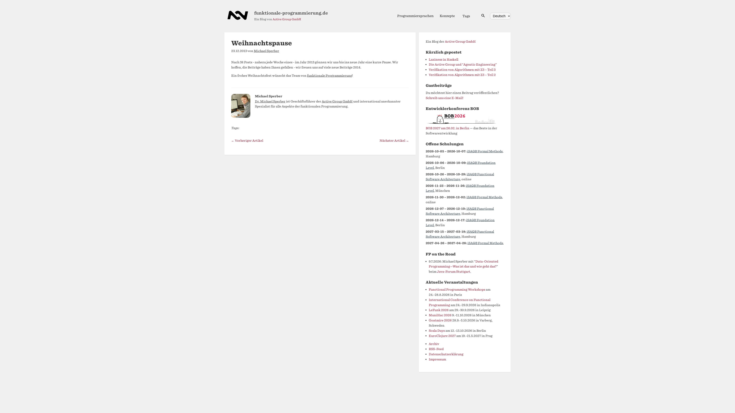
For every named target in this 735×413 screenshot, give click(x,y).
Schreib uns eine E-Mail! (444, 98)
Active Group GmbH (287, 19)
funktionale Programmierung (329, 75)
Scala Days (437, 331)
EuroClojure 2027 (442, 336)
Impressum (437, 359)
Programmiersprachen (415, 16)
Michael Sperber (266, 51)
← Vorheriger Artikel (247, 140)
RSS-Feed (436, 349)
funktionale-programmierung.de (291, 13)
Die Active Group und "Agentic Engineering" (463, 64)
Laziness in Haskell (443, 59)
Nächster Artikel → (394, 140)
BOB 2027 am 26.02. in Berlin (447, 128)
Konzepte (447, 16)
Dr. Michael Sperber (270, 101)
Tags (466, 16)
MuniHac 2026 (440, 315)
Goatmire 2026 (440, 320)
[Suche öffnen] (483, 16)
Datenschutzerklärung (446, 354)
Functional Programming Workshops (457, 289)
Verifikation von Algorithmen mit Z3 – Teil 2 (462, 75)
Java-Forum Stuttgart (453, 271)
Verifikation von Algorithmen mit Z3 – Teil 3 (462, 70)
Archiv (434, 344)
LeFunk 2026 (439, 310)
